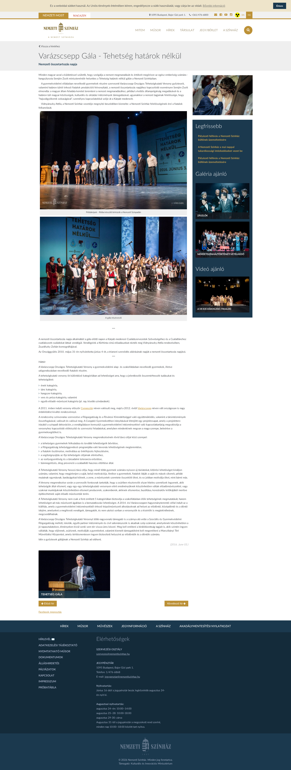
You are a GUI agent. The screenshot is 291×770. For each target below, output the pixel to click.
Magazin (79, 15)
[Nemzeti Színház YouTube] (225, 15)
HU (249, 15)
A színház (230, 30)
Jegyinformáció (134, 626)
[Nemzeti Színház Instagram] (231, 15)
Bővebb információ (214, 5)
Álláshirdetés (49, 663)
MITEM (140, 30)
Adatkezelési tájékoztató (58, 645)
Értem (279, 6)
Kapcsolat (46, 675)
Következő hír (175, 603)
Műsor (155, 30)
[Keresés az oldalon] (248, 30)
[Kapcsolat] (215, 15)
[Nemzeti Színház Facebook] (221, 15)
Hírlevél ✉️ (47, 639)
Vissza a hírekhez (50, 46)
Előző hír (48, 603)
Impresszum (47, 681)
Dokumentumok (51, 657)
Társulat (187, 30)
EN (243, 15)
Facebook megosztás (50, 612)
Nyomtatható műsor (54, 651)
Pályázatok (47, 669)
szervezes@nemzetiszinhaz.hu (113, 654)
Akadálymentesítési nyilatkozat (205, 626)
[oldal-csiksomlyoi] (223, 95)
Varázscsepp (144, 408)
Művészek (104, 626)
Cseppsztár (87, 408)
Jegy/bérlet (209, 30)
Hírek (170, 30)
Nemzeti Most (53, 15)
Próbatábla (47, 687)
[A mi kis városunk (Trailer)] (222, 294)
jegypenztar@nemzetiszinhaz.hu (122, 677)
